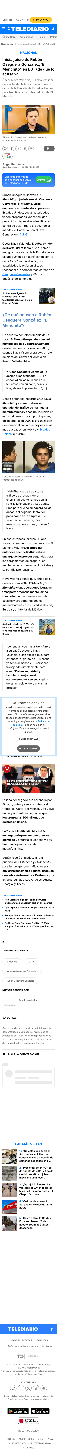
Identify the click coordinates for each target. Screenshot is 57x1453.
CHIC (40, 1439)
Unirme (41, 179)
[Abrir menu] (3, 29)
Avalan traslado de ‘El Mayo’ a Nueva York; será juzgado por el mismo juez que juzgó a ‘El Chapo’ (18, 629)
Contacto (47, 1346)
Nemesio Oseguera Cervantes (22, 971)
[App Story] (40, 1411)
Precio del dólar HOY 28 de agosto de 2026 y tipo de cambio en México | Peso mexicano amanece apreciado (36, 1174)
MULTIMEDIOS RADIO (40, 1443)
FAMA (50, 1439)
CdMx (19, 19)
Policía (41, 36)
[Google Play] (18, 1411)
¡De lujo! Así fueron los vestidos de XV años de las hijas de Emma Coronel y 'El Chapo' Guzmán (36, 1189)
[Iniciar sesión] (53, 28)
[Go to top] (51, 1329)
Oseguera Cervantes (16, 274)
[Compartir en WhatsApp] (5, 148)
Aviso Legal (42, 1340)
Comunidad (26, 36)
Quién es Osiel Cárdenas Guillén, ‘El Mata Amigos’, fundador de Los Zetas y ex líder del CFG (29, 926)
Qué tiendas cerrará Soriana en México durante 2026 (35, 1204)
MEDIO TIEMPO (26, 1439)
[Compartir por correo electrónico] (31, 148)
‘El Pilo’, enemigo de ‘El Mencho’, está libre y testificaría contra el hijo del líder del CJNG (17, 298)
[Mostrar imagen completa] (50, 445)
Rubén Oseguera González (20, 980)
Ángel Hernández (14, 164)
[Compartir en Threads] (24, 148)
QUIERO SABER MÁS (28, 739)
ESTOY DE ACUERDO (28, 748)
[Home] (30, 29)
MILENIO (11, 1439)
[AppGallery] (28, 1420)
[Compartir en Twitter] (18, 148)
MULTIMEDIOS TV (17, 1443)
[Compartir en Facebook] (11, 148)
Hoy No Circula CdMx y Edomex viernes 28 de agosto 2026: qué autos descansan (35, 1222)
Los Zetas (41, 503)
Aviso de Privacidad (21, 1340)
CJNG (23, 234)
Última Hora (9, 36)
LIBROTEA (30, 1447)
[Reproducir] (28, 778)
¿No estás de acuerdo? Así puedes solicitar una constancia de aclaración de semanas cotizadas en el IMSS (36, 1157)
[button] (7, 156)
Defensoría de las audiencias (23, 1346)
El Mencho (11, 961)
